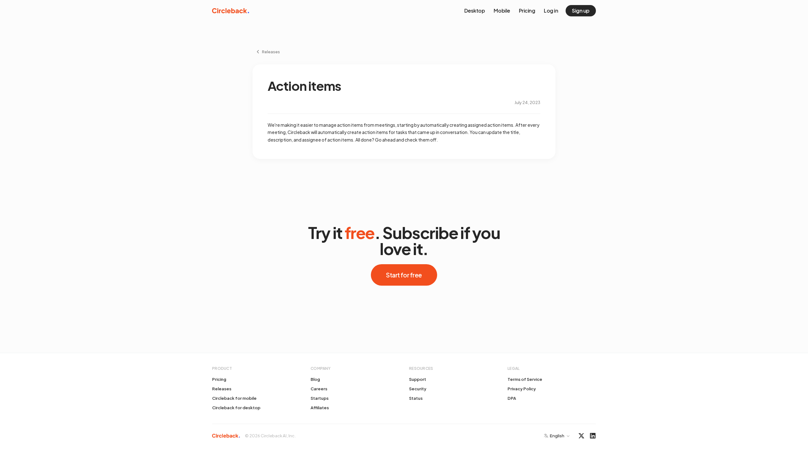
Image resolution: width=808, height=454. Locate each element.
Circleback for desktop (236, 407)
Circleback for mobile (234, 398)
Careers (319, 388)
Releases (221, 388)
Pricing (527, 10)
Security (417, 388)
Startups (320, 398)
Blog (315, 379)
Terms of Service (525, 379)
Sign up (581, 10)
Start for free (404, 275)
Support (417, 379)
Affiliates (320, 407)
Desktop (474, 10)
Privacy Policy (522, 388)
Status (416, 398)
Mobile (502, 10)
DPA (512, 398)
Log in (551, 10)
